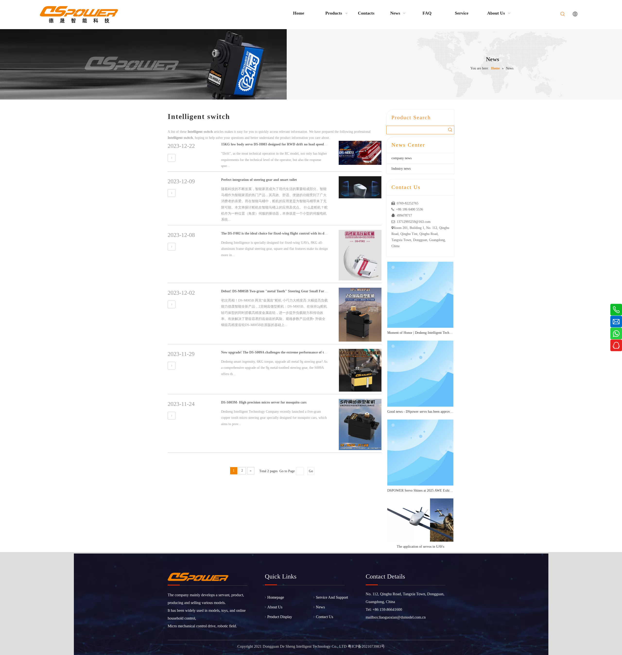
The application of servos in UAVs (420, 546)
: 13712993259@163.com (411, 222)
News (320, 607)
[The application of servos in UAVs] (420, 520)
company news (401, 158)
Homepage (275, 597)
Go (311, 471)
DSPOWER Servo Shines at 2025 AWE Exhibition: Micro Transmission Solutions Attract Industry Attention (420, 490)
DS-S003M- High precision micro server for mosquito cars (263, 402)
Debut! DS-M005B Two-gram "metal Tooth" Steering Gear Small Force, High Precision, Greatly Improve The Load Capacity (313, 291)
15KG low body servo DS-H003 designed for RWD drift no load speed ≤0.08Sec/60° (282, 144)
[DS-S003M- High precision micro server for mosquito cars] (171, 416)
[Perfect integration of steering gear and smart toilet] (171, 193)
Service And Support (332, 597)
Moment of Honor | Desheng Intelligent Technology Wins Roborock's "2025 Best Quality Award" (420, 333)
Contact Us (324, 617)
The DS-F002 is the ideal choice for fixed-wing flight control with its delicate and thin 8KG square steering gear (303, 233)
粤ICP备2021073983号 (366, 646)
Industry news (401, 168)
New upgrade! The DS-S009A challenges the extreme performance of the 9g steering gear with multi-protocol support (307, 352)
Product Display (279, 617)
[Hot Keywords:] (563, 14)
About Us (274, 607)
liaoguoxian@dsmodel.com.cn (402, 617)
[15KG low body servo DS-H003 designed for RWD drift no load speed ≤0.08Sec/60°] (171, 158)
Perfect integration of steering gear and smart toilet (259, 180)
